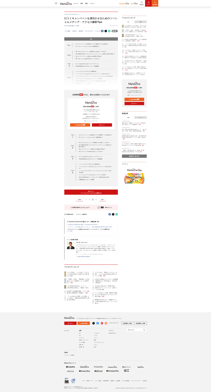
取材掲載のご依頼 (140, 323)
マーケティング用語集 (69, 355)
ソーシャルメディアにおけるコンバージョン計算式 (92, 175)
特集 (86, 3)
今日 (128, 22)
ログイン (103, 125)
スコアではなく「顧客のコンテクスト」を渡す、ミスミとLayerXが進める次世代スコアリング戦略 (106, 274)
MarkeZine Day (112, 333)
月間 (141, 22)
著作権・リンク (89, 380)
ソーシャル (97, 31)
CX (80, 335)
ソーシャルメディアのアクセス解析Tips (86, 71)
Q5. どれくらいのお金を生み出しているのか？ (88, 58)
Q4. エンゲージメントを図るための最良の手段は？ (89, 56)
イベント (92, 3)
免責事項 (112, 380)
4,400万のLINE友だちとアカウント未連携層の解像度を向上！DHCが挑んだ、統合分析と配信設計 (106, 280)
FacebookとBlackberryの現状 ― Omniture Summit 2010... (83, 224)
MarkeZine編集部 (68, 25)
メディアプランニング (99, 342)
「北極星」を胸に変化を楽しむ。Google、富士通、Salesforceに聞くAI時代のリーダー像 (133, 150)
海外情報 (81, 31)
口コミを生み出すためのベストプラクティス (87, 64)
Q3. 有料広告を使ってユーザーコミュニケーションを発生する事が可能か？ (95, 54)
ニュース (75, 3)
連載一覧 (81, 344)
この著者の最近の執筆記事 (83, 256)
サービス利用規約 (126, 380)
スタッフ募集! (98, 380)
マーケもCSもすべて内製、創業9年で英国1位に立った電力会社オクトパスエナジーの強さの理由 (106, 294)
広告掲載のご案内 (127, 323)
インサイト (81, 337)
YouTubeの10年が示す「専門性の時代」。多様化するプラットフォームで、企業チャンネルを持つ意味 (106, 287)
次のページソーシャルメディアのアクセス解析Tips (91, 192)
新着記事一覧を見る (134, 156)
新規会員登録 (81, 125)
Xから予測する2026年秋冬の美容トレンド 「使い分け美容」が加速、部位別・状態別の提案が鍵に (134, 130)
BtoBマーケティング (83, 340)
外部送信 (145, 380)
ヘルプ (83, 380)
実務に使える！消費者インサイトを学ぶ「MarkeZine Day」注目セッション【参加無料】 (134, 123)
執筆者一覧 (81, 347)
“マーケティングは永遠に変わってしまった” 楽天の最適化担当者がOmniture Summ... (90, 227)
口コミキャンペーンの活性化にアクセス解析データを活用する (92, 44)
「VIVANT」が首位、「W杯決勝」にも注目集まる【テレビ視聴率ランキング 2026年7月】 (78, 280)
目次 (91, 39)
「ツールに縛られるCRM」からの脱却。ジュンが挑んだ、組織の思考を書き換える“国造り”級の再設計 (78, 297)
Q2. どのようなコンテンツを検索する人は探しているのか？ (91, 51)
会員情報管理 (106, 380)
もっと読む (70, 231)
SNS (95, 347)
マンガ (95, 335)
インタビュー (97, 333)
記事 (81, 3)
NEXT (102, 199)
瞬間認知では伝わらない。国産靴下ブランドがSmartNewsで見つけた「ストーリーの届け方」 (106, 301)
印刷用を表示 (70, 214)
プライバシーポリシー (136, 380)
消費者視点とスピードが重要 (86, 179)
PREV (79, 199)
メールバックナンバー (92, 121)
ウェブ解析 (67, 31)
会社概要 (118, 380)
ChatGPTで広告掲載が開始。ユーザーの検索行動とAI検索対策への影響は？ (78, 292)
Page (69, 45)
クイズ (95, 337)
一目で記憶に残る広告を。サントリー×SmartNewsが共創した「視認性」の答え (78, 287)
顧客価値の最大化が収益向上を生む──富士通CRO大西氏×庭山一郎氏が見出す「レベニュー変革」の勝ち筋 (134, 136)
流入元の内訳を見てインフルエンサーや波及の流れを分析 (94, 177)
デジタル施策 (82, 342)
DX (79, 333)
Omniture (74, 31)
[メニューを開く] (56, 3)
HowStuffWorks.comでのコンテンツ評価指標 (87, 66)
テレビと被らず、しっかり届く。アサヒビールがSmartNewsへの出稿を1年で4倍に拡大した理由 (78, 274)
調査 (95, 340)
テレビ (95, 344)
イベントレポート (89, 31)
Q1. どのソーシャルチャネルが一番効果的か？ (88, 46)
